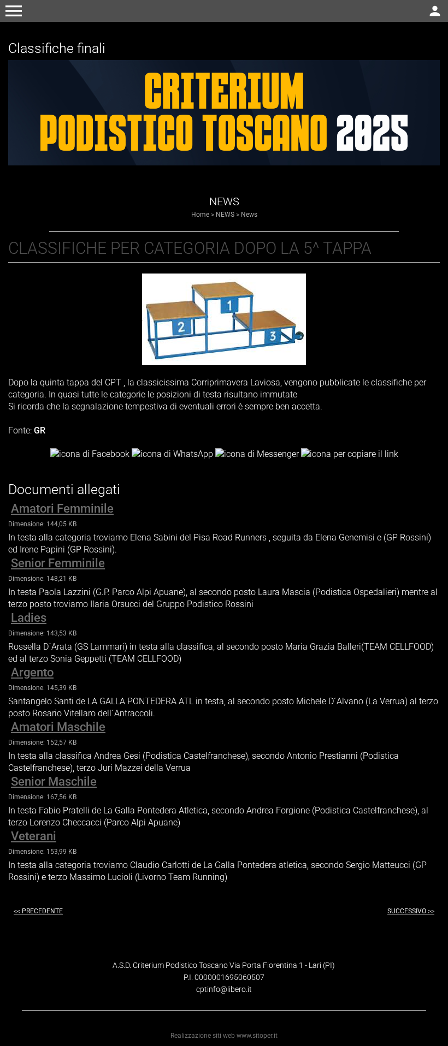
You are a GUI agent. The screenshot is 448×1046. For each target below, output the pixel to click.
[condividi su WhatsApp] (172, 453)
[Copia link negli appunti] (349, 453)
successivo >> (410, 911)
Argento (32, 672)
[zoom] (224, 362)
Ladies (28, 618)
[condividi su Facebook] (89, 453)
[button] (14, 11)
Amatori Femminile (62, 508)
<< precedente (38, 911)
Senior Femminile (58, 563)
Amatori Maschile (58, 727)
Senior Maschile (54, 781)
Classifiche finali (56, 48)
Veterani (33, 836)
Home (200, 214)
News (249, 214)
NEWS (225, 214)
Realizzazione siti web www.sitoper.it (224, 1035)
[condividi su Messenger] (257, 453)
